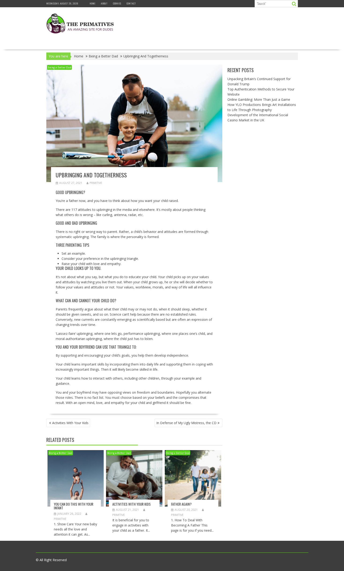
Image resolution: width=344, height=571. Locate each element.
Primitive (96, 183)
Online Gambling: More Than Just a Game (258, 99)
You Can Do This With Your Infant (73, 506)
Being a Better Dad (59, 67)
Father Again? (181, 504)
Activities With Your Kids (70, 423)
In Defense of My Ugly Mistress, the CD (186, 423)
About (104, 3)
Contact (131, 3)
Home (92, 3)
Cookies (117, 3)
